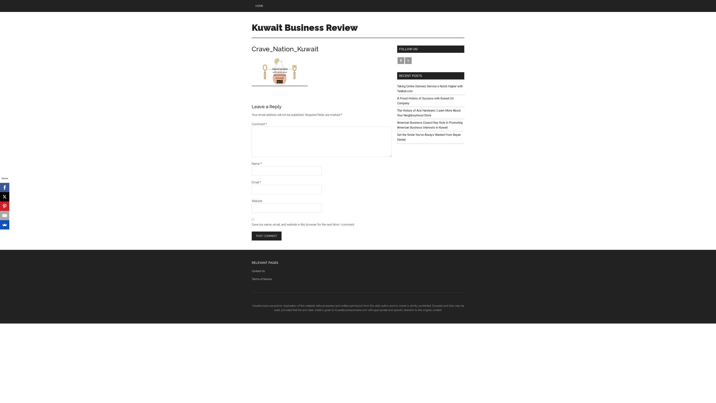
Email (256, 182)
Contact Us (258, 271)
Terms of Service (262, 279)
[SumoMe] (4, 224)
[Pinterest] (4, 206)
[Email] (4, 215)
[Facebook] (4, 187)
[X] (4, 197)
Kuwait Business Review (305, 27)
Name (257, 163)
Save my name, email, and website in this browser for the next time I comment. (303, 224)
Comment (259, 124)
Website (257, 201)
